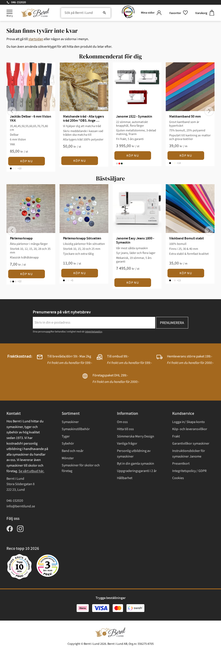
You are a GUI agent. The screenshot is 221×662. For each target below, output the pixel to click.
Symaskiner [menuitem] (70, 422)
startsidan (35, 39)
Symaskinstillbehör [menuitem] (76, 429)
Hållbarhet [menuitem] (124, 478)
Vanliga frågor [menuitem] (127, 443)
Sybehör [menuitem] (68, 443)
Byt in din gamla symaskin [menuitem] (135, 463)
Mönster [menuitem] (68, 458)
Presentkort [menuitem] (180, 463)
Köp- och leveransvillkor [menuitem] (189, 429)
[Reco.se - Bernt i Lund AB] (128, 13)
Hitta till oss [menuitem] (125, 429)
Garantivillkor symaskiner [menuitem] (190, 443)
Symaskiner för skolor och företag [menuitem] (81, 468)
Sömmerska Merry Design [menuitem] (135, 436)
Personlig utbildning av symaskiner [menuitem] (133, 453)
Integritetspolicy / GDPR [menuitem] (189, 471)
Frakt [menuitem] (176, 436)
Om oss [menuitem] (122, 422)
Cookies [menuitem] (178, 478)
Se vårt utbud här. (31, 471)
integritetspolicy (93, 331)
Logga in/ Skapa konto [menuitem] (188, 422)
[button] (9, 12)
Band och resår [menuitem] (73, 450)
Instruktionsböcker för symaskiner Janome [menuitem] (188, 453)
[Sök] (104, 13)
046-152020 (18, 2)
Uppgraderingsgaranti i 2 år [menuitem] (137, 471)
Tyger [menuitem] (66, 436)
